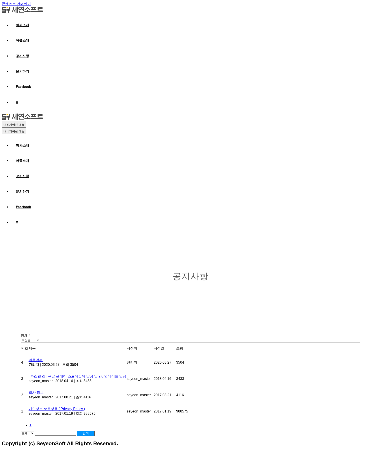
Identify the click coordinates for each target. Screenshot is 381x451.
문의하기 (22, 71)
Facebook (23, 86)
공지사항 (22, 56)
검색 (86, 433)
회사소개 (22, 25)
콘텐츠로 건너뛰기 (16, 4)
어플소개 (22, 40)
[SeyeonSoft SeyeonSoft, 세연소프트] (22, 12)
